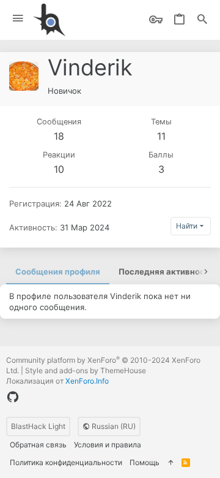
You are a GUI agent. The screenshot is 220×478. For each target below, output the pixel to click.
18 (59, 136)
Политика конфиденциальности (66, 462)
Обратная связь (38, 444)
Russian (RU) (113, 426)
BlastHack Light (38, 426)
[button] (18, 18)
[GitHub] (13, 397)
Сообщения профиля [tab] (57, 271)
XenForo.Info (87, 380)
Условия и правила (107, 444)
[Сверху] (170, 463)
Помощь (145, 462)
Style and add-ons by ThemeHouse (85, 370)
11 (161, 136)
